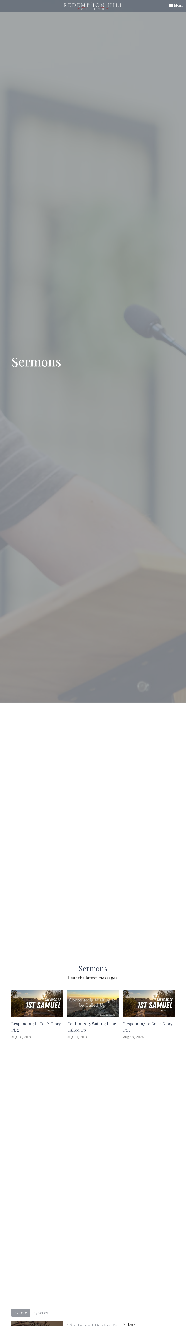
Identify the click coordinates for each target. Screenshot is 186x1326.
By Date (20, 1312)
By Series (40, 1312)
